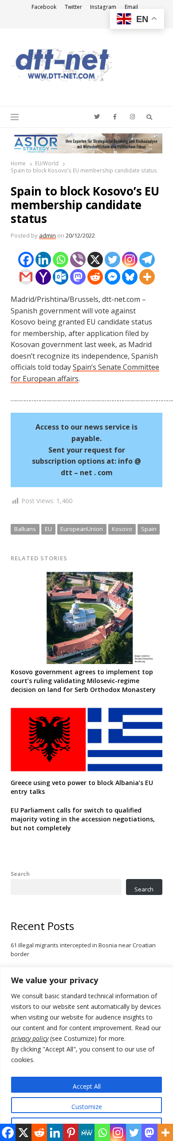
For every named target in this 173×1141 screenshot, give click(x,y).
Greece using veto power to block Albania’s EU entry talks (82, 787)
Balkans (25, 529)
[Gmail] (26, 277)
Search (20, 873)
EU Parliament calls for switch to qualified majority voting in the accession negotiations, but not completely (83, 819)
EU (48, 529)
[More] (147, 277)
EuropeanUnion (81, 529)
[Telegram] (147, 259)
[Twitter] (112, 259)
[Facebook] (26, 259)
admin (47, 235)
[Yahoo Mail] (43, 277)
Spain (149, 529)
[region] (86, 1054)
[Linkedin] (43, 259)
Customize (86, 1106)
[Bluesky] (130, 277)
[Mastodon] (78, 277)
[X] (95, 259)
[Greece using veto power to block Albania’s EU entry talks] (86, 709)
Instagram (103, 7)
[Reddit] (95, 277)
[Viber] (78, 259)
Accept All (87, 1086)
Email (131, 7)
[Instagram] (130, 259)
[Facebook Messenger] (112, 277)
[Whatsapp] (60, 259)
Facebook (43, 7)
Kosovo (122, 529)
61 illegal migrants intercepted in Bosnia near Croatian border (83, 949)
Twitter (73, 7)
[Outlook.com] (60, 277)
